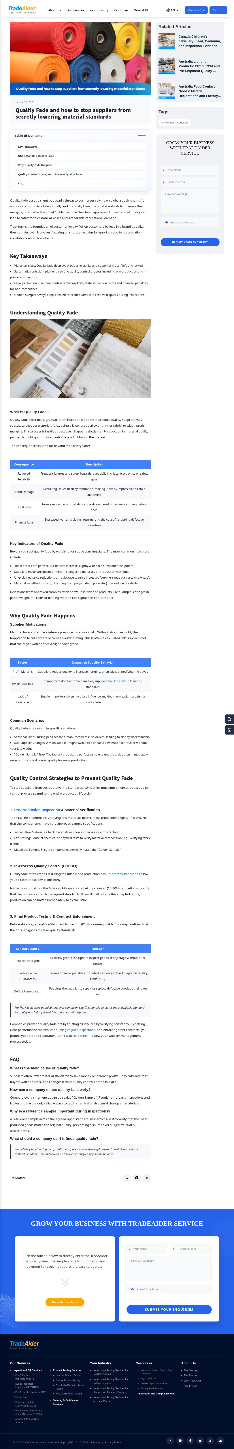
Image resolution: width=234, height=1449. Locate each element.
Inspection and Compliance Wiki (156, 1393)
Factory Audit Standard (152, 1388)
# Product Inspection (175, 122)
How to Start (190, 1386)
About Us (54, 10)
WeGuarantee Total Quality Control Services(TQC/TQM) (29, 1412)
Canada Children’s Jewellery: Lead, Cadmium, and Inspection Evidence (200, 41)
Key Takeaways (27, 146)
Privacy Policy (113, 1442)
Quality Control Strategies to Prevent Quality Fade (50, 174)
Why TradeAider (192, 1380)
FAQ (20, 183)
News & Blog (142, 10)
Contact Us (196, 10)
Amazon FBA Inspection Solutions (27, 1421)
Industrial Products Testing (69, 1393)
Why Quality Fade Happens (35, 165)
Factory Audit (21, 1397)
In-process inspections (123, 874)
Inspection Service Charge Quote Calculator (157, 1372)
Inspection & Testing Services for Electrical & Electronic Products (111, 1390)
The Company (191, 1370)
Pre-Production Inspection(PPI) (30, 1392)
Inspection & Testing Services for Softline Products (111, 1381)
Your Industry (99, 10)
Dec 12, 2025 (26, 102)
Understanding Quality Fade (36, 156)
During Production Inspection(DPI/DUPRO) (27, 1386)
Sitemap (95, 1442)
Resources (121, 10)
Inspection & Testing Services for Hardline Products (111, 1372)
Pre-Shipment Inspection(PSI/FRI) (25, 1377)
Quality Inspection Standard (154, 1383)
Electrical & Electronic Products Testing (71, 1387)
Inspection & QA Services (27, 1370)
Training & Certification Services (66, 1402)
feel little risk (117, 681)
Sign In (218, 10)
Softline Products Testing (68, 1380)
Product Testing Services (67, 1370)
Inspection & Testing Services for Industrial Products (111, 1399)
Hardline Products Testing (68, 1375)
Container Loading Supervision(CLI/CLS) (26, 1404)
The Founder (190, 1375)
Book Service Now (65, 1302)
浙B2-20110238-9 (78, 1442)
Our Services (75, 10)
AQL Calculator (148, 1378)
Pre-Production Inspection (37, 810)
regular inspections (81, 1030)
